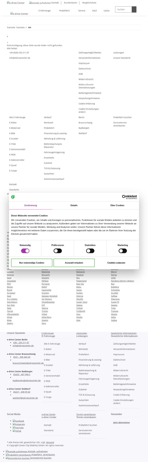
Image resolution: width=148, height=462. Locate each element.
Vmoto (79, 317)
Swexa (79, 305)
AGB (81, 74)
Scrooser (11, 293)
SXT (43, 305)
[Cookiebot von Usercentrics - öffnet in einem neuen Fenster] (124, 197)
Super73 (115, 302)
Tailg (9, 308)
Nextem (45, 277)
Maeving (46, 271)
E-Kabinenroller (16, 160)
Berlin (81, 117)
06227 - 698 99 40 (21, 392)
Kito (9, 265)
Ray (112, 284)
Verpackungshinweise (89, 98)
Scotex (79, 293)
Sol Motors (47, 299)
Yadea (114, 320)
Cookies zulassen (116, 262)
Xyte (78, 320)
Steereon (115, 299)
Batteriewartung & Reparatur (53, 145)
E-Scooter (13, 138)
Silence (79, 296)
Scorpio (45, 293)
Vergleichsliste (89, 2)
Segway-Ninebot (49, 296)
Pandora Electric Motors (122, 281)
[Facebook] (18, 420)
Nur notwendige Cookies (31, 262)
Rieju (78, 287)
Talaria (45, 308)
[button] (48, 333)
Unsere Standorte (121, 58)
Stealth (79, 299)
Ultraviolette (13, 314)
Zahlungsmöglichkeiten (90, 52)
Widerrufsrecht (86, 79)
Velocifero (46, 317)
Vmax (9, 317)
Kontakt (55, 2)
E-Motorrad (14, 128)
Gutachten (49, 173)
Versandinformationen (89, 58)
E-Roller (13, 122)
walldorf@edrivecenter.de (25, 398)
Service (40, 458)
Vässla (114, 314)
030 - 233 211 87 (21, 342)
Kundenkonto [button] (70, 2)
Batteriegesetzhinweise (90, 93)
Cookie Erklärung (87, 103)
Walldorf (83, 133)
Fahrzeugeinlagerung (54, 152)
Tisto (113, 308)
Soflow (114, 296)
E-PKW (12, 154)
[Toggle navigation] (10, 8)
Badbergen (84, 128)
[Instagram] (19, 424)
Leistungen (118, 52)
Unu (78, 314)
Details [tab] (74, 205)
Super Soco (81, 302)
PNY (9, 284)
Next (9, 277)
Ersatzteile (49, 157)
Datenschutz (85, 68)
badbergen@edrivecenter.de (27, 380)
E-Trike (12, 144)
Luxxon (10, 271)
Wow (9, 320)
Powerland (81, 281)
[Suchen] (134, 9)
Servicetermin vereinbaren (120, 124)
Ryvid (9, 290)
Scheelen (115, 290)
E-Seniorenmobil (17, 149)
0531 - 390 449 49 (21, 357)
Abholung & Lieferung (54, 138)
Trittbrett (80, 311)
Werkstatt (48, 122)
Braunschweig (85, 122)
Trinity (45, 311)
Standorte (14, 189)
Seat (9, 296)
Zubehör (48, 163)
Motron (10, 274)
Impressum (84, 63)
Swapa (114, 305)
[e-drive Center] (16, 3)
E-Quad (12, 165)
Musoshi (46, 274)
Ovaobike (11, 281)
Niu (78, 277)
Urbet (44, 314)
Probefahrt (49, 128)
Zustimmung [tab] (30, 205)
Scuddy (114, 293)
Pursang (46, 284)
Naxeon (80, 274)
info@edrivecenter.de (19, 58)
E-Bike (12, 133)
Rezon (10, 287)
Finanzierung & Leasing (55, 133)
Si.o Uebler (12, 299)
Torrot (10, 311)
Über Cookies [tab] (117, 205)
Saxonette (46, 290)
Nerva (114, 274)
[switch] (58, 251)
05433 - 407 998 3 (21, 374)
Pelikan (45, 281)
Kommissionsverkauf (54, 179)
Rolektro (115, 287)
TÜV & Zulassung (52, 168)
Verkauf (47, 117)
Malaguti (80, 271)
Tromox (114, 311)
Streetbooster (48, 302)
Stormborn (12, 302)
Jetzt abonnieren (121, 422)
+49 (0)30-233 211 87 (19, 52)
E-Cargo (13, 170)
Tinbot (79, 308)
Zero (44, 323)
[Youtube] (18, 427)
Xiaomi (45, 320)
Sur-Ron (11, 305)
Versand (50, 442)
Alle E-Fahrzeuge (17, 117)
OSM (113, 277)
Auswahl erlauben (74, 262)
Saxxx (79, 290)
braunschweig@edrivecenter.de (28, 363)
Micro (113, 271)
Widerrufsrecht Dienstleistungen (87, 86)
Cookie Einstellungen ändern (89, 110)
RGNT (44, 287)
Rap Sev (80, 284)
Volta (113, 317)
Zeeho (10, 323)
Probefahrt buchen (122, 117)
